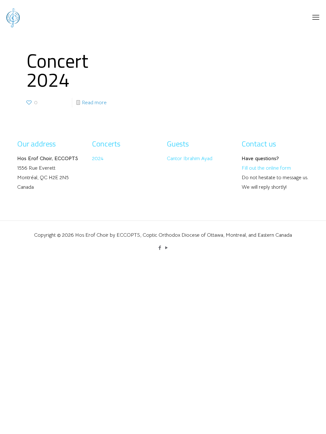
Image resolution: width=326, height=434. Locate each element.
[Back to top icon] (295, 421)
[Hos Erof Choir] (13, 17)
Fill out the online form (266, 168)
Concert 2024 (57, 70)
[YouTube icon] (166, 248)
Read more (94, 102)
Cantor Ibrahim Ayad (189, 158)
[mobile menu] (315, 17)
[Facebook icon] (159, 248)
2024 (97, 158)
